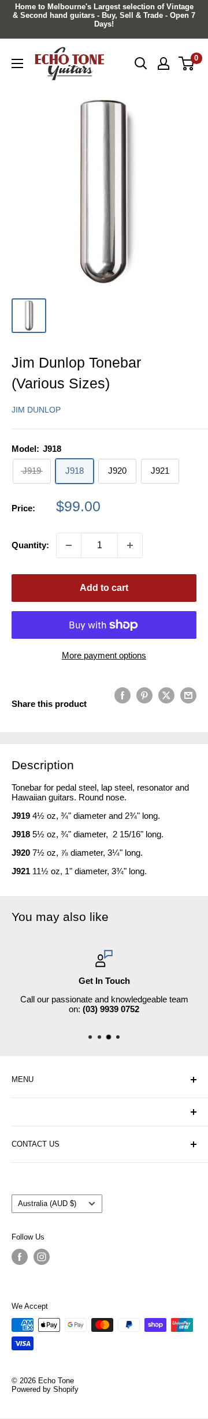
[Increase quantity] (130, 545)
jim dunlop (36, 409)
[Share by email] (188, 695)
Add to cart (104, 588)
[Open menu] (17, 63)
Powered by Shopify (45, 1389)
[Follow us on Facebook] (20, 1257)
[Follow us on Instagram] (42, 1257)
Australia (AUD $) (47, 1203)
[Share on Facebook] (122, 695)
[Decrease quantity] (69, 545)
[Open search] (141, 63)
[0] (187, 63)
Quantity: (30, 545)
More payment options (104, 655)
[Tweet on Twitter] (166, 695)
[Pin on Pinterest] (144, 695)
